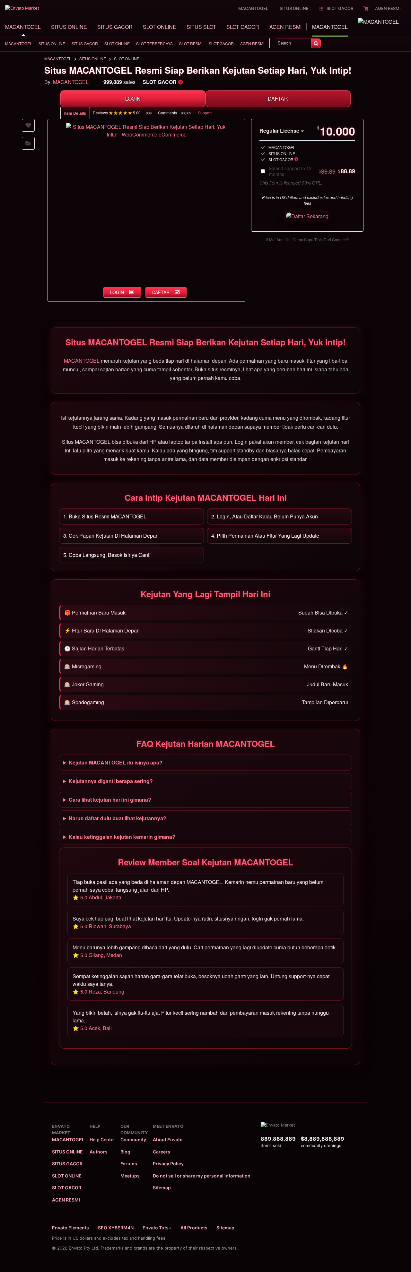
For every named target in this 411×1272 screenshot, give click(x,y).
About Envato (168, 1139)
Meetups (130, 1175)
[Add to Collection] (28, 143)
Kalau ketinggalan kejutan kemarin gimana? (122, 836)
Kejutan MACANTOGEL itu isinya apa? (115, 762)
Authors (99, 1151)
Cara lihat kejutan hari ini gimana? (110, 799)
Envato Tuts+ (157, 1227)
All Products (193, 1227)
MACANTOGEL (23, 26)
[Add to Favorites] (28, 125)
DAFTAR (278, 98)
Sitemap (162, 1187)
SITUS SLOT (201, 26)
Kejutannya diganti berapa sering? (111, 781)
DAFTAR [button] (161, 292)
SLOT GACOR (242, 26)
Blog (125, 1151)
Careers (161, 1151)
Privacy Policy (168, 1163)
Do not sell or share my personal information (201, 1175)
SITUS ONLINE (69, 26)
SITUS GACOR (115, 26)
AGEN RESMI (285, 26)
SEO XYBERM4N (116, 1227)
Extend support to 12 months (312, 171)
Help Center (102, 1139)
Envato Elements (70, 1227)
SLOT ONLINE (159, 26)
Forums (128, 1163)
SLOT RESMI (190, 43)
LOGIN (133, 98)
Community (133, 1139)
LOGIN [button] (117, 292)
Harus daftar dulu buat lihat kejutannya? (117, 818)
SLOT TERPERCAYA (154, 43)
